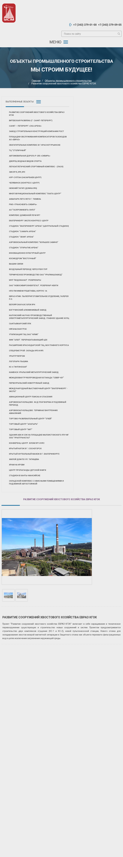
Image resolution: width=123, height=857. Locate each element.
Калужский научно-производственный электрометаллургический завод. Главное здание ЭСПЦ (39, 316)
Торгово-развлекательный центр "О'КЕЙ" (30, 418)
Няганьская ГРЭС (18, 329)
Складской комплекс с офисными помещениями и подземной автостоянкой (36, 482)
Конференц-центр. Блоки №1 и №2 (26, 443)
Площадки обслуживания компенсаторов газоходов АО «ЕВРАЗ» (38, 138)
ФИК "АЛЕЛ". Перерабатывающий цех (28, 340)
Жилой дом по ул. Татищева (24, 459)
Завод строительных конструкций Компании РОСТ (36, 131)
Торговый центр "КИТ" (20, 429)
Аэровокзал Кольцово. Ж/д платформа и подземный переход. (37, 403)
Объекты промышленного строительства (68, 80)
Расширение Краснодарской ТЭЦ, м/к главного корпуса (39, 345)
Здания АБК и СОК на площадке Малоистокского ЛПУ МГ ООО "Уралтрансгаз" (39, 436)
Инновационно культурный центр (27, 253)
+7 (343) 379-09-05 (110, 24)
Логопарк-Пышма (18, 361)
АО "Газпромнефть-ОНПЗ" (22, 210)
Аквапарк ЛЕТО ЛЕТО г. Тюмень (25, 199)
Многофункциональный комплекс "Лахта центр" (35, 193)
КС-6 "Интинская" (18, 367)
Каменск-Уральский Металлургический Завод (33, 372)
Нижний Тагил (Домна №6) (23, 188)
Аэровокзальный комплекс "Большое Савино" (33, 242)
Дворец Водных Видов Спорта (25, 161)
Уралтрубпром (17, 356)
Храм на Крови (16, 465)
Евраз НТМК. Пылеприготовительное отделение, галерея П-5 (38, 297)
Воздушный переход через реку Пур (28, 269)
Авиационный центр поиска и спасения (30, 397)
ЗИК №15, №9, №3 (17, 172)
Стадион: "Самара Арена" (22, 231)
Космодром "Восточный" (22, 258)
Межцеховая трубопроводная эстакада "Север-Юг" (36, 377)
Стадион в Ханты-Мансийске (24, 475)
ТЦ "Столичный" (17, 150)
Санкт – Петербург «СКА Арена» (25, 126)
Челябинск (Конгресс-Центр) (24, 183)
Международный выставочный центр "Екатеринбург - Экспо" (38, 389)
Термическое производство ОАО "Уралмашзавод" (35, 275)
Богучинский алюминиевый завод (27, 310)
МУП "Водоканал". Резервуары (25, 280)
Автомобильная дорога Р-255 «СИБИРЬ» (29, 156)
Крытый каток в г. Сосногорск (25, 448)
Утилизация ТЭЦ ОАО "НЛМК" (23, 334)
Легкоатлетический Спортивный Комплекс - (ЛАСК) (36, 166)
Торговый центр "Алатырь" (23, 424)
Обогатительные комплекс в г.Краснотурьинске (34, 145)
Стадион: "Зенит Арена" (21, 237)
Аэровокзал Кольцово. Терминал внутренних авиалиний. (33, 411)
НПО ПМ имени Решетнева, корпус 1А (28, 291)
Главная (36, 80)
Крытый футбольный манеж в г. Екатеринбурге (34, 454)
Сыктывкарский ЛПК (20, 323)
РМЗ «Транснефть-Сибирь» (23, 204)
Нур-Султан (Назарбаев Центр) (25, 177)
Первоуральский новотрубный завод (29, 383)
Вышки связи (16, 264)
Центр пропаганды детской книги (27, 470)
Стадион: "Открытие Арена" (23, 247)
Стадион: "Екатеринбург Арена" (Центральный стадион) (39, 226)
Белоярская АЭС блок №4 (22, 304)
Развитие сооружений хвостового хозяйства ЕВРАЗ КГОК (36, 113)
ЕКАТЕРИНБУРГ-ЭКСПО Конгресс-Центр (28, 220)
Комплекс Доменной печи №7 (24, 215)
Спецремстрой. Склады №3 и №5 (26, 350)
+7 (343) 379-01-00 (85, 24)
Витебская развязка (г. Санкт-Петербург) (30, 120)
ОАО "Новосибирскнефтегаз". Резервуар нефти (33, 285)
